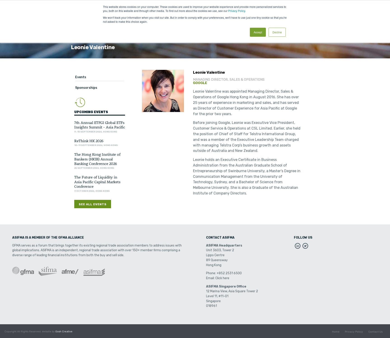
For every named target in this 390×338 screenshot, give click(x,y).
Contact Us (375, 331)
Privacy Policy (354, 331)
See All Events (93, 204)
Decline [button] (277, 32)
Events (80, 77)
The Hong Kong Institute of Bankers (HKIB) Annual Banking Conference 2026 (97, 159)
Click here (222, 278)
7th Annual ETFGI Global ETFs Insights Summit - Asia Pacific (99, 124)
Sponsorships (86, 88)
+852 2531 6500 (229, 273)
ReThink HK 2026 (88, 140)
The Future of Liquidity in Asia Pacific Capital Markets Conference (97, 181)
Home (335, 331)
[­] (298, 247)
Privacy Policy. (237, 11)
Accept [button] (258, 32)
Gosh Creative (63, 331)
